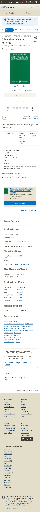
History (35, 118)
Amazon (6, 160)
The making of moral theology (26, 36)
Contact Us (24, 428)
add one (8, 127)
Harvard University (9, 342)
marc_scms (7, 335)
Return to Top (25, 416)
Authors (23, 407)
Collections (24, 411)
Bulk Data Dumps (9, 430)
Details (29, 30)
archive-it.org (21, 505)
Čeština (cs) (8, 451)
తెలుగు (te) (7, 480)
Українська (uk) (9, 482)
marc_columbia (8, 337)
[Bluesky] (23, 439)
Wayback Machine (26, 503)
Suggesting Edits (26, 430)
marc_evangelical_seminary (12, 326)
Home (23, 402)
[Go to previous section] (2, 29)
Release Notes (25, 435)
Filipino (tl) (7, 487)
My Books (10, 13)
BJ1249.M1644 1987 (23, 264)
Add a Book (25, 433)
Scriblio (6, 321)
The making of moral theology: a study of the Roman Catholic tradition (21, 191)
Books (23, 404)
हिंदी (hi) (6, 463)
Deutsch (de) (8, 454)
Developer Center (9, 425)
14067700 (20, 295)
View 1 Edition (19, 30)
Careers (6, 409)
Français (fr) (8, 461)
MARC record (13, 321)
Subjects (23, 409)
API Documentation (10, 428)
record (18, 339)
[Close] (34, 19)
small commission (15, 168)
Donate (19, 2)
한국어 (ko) (7, 470)
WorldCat (7, 153)
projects (9, 503)
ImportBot (35, 116)
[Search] (26, 7)
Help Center (25, 425)
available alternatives (15, 24)
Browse (29, 13)
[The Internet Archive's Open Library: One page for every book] (8, 7)
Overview (9, 30)
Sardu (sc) (7, 478)
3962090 (20, 300)
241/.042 (20, 256)
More (7, 163)
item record (17, 333)
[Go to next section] (37, 29)
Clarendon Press (21, 137)
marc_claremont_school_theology (14, 324)
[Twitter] (27, 439)
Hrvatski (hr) (8, 466)
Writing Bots (8, 433)
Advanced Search (26, 414)
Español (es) (8, 458)
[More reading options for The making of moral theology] (34, 95)
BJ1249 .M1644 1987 (10, 264)
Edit (4, 118)
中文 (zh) (7, 485)
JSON (36, 390)
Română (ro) (8, 475)
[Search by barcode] (31, 7)
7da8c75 (15, 508)
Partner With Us (9, 407)
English (33, 136)
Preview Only (21, 86)
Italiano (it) (7, 468)
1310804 (20, 297)
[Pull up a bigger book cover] (20, 83)
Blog (5, 411)
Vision (6, 402)
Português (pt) (8, 473)
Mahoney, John (10, 49)
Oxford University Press (21, 141)
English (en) (8, 456)
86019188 (20, 292)
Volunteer (7, 404)
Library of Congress (10, 328)
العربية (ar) (7, 449)
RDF (32, 390)
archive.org (10, 505)
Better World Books (10, 158)
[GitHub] (31, 439)
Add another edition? (28, 210)
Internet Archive (8, 333)
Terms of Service (9, 414)
